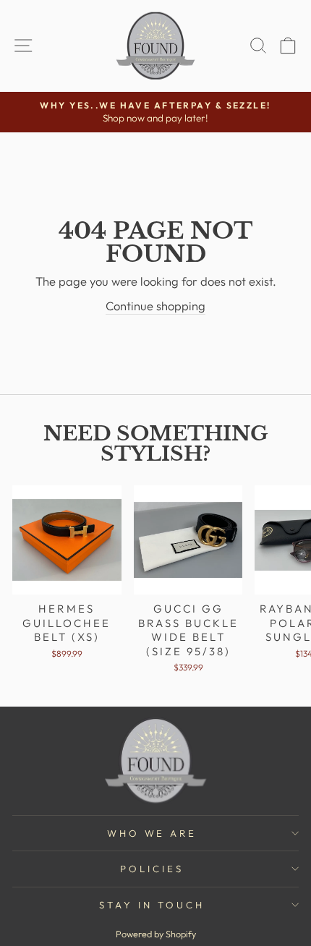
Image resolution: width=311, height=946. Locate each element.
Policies (152, 868)
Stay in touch (152, 905)
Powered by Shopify (156, 933)
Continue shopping (155, 305)
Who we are (152, 833)
